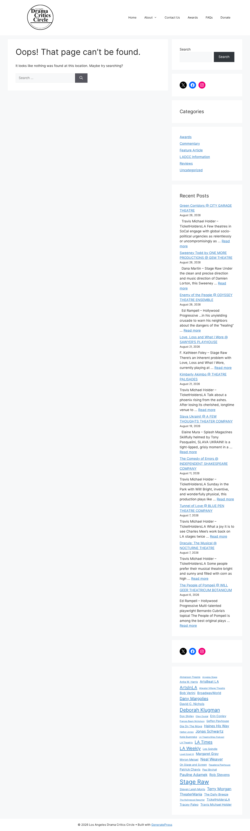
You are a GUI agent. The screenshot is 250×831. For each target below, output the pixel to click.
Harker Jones (187, 732)
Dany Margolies (194, 698)
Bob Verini (187, 693)
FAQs (209, 17)
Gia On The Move (191, 726)
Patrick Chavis (190, 769)
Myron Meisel (189, 759)
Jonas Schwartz (209, 731)
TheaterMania (191, 794)
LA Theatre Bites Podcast (211, 737)
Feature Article (191, 150)
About (148, 17)
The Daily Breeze (216, 794)
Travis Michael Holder (216, 804)
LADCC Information (195, 157)
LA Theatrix (186, 742)
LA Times (203, 742)
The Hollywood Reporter (192, 799)
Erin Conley (218, 716)
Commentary (190, 144)
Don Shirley (187, 716)
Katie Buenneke (188, 736)
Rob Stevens (219, 775)
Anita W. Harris (189, 681)
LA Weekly (190, 748)
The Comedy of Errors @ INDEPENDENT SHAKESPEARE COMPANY (204, 464)
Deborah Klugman (200, 710)
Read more (192, 330)
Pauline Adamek (193, 774)
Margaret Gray (207, 754)
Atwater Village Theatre (212, 688)
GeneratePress (161, 825)
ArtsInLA (188, 687)
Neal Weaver (211, 759)
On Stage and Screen (193, 764)
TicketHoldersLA (218, 799)
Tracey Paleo (189, 804)
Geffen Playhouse (217, 721)
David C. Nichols (192, 704)
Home (132, 17)
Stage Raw (194, 781)
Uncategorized (191, 170)
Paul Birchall (209, 769)
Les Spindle (210, 748)
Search (185, 49)
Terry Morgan (219, 789)
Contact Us (172, 17)
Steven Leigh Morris (192, 789)
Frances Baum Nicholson (192, 721)
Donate (225, 17)
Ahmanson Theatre (190, 677)
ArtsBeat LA (209, 682)
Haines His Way (216, 726)
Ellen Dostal (202, 716)
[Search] (81, 78)
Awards (193, 17)
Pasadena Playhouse (219, 765)
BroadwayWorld (209, 693)
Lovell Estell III (187, 754)
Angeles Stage (209, 677)
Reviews (186, 163)
